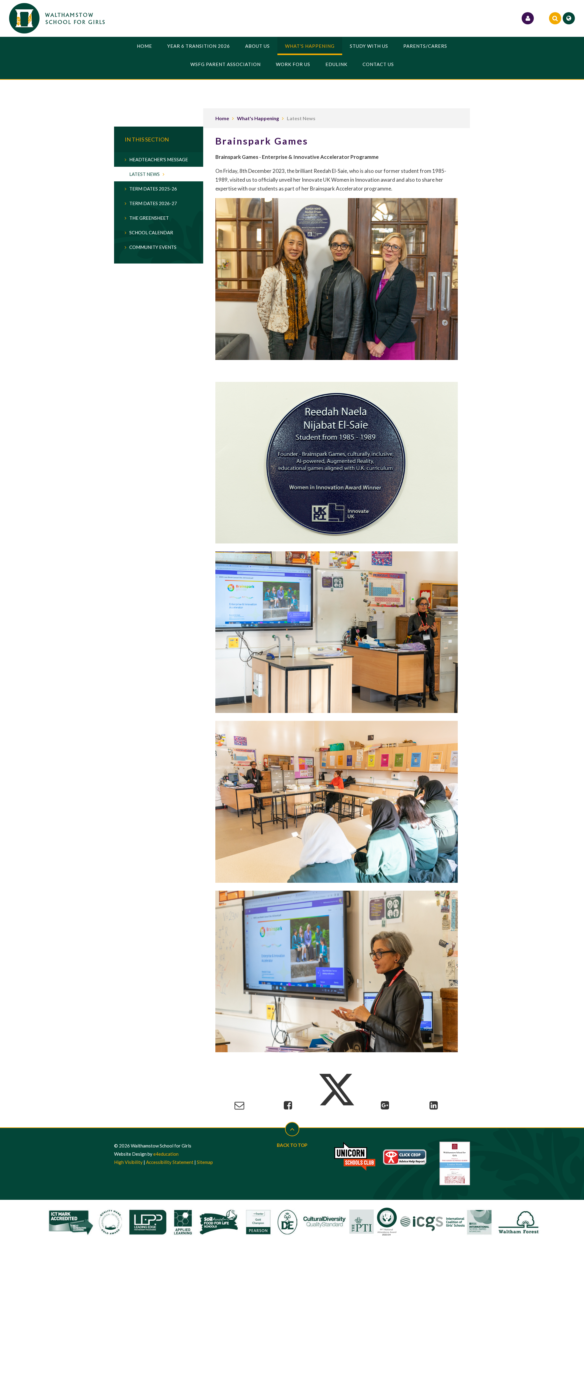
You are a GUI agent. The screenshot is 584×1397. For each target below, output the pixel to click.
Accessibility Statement (169, 1162)
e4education (166, 1154)
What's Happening (258, 118)
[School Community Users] (528, 18)
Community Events (152, 247)
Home (222, 118)
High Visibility (128, 1162)
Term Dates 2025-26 (153, 188)
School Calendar (151, 232)
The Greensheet (149, 218)
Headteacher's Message (158, 159)
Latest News (301, 118)
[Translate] (569, 18)
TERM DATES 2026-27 (153, 203)
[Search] (555, 18)
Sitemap (205, 1162)
